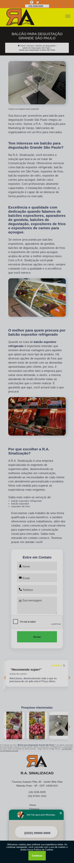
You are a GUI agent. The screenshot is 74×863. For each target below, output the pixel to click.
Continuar (37, 855)
